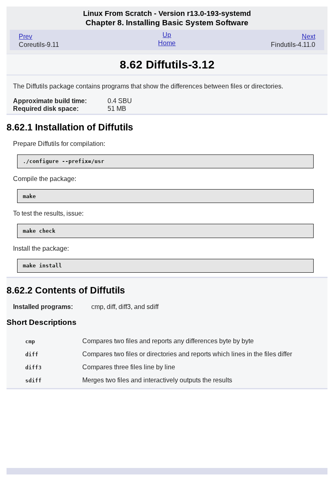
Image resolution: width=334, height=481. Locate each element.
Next (308, 36)
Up (167, 34)
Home (167, 43)
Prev (25, 36)
